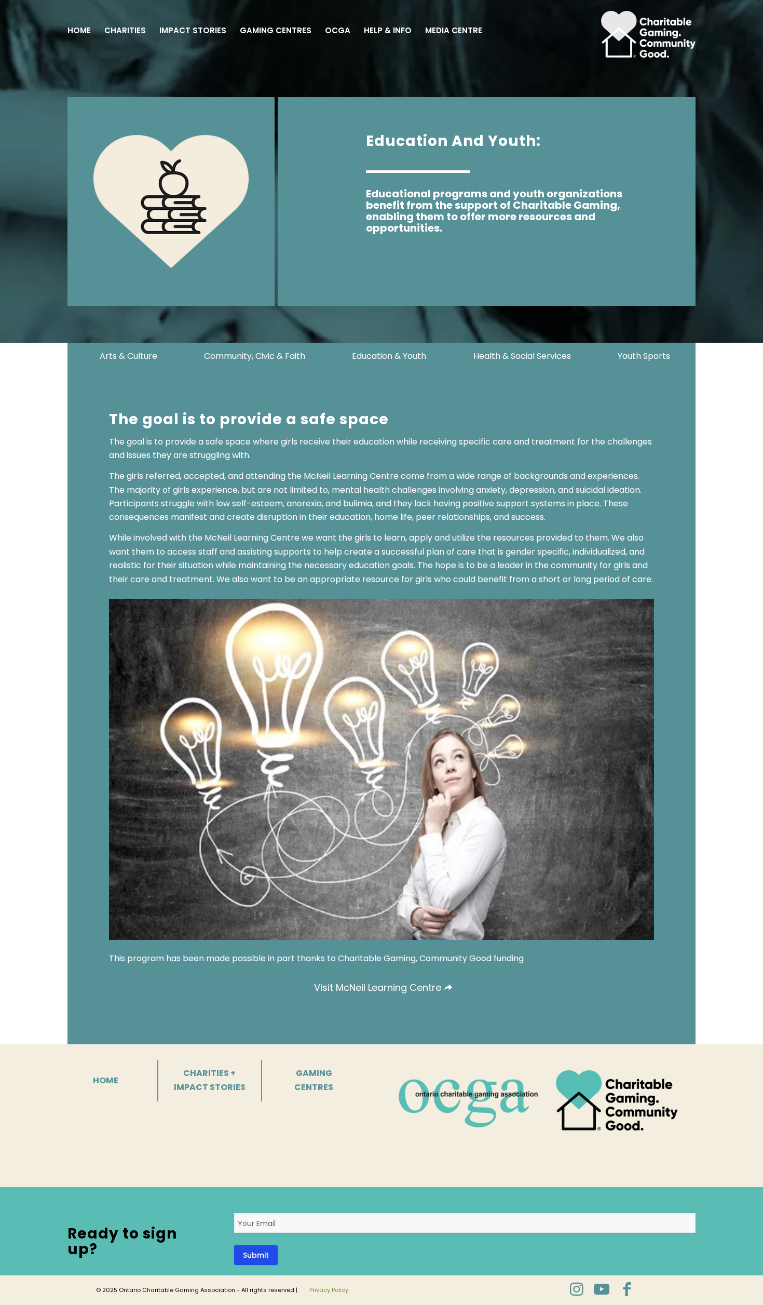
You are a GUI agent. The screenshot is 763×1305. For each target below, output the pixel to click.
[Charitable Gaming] (648, 31)
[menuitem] (79, 31)
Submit (256, 1255)
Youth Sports (644, 356)
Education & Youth (389, 356)
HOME (105, 1080)
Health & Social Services (522, 356)
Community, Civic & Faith (254, 356)
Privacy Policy (328, 1290)
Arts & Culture (128, 356)
